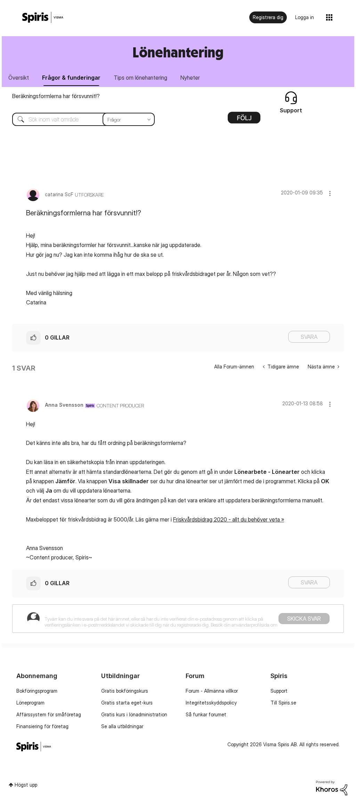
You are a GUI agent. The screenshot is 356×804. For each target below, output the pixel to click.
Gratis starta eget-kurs (127, 703)
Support (279, 691)
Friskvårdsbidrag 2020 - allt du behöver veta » (228, 519)
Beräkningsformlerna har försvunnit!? (56, 96)
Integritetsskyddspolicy (211, 703)
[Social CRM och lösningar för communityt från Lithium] (331, 787)
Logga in (304, 17)
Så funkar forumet (206, 714)
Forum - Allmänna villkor (212, 691)
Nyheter (190, 77)
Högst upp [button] (26, 785)
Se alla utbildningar (122, 726)
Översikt (18, 77)
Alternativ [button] (244, 120)
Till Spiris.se (283, 703)
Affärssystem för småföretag (48, 714)
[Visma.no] (42, 17)
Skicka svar (304, 618)
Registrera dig (268, 17)
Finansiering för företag (42, 726)
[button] (329, 193)
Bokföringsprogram (36, 691)
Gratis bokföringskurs (124, 691)
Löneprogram (30, 703)
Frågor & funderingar (71, 77)
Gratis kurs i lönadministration (134, 714)
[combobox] (78, 119)
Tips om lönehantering (140, 77)
